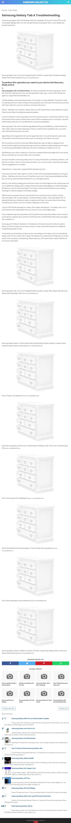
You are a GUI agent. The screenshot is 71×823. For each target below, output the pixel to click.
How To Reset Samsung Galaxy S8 (60, 684)
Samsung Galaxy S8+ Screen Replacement (59, 701)
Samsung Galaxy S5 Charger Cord (24, 768)
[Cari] (68, 2)
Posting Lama (63, 708)
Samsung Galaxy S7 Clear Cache (44, 701)
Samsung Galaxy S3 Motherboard (23, 738)
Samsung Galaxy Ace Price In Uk (23, 728)
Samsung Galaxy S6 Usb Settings (23, 788)
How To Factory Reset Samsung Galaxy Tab (27, 748)
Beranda (4, 10)
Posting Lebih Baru (8, 708)
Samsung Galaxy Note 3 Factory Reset (9, 684)
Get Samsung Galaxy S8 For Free (26, 684)
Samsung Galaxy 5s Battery (8, 701)
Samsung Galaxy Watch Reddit (23, 758)
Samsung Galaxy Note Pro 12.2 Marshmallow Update (30, 718)
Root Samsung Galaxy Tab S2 (22, 806)
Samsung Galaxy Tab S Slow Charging (43, 684)
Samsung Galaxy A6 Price (21, 778)
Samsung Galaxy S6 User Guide (26, 701)
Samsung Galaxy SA (35, 2)
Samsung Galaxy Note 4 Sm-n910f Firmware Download (31, 796)
